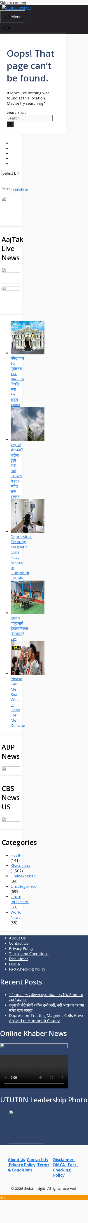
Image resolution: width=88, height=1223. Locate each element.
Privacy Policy (21, 948)
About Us (17, 938)
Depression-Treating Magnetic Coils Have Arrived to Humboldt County (46, 1018)
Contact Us (18, 943)
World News (16, 915)
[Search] (10, 124)
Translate (19, 189)
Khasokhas (20, 865)
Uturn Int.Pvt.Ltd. (20, 899)
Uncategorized (24, 886)
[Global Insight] (16, 7)
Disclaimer (18, 958)
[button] (7, 28)
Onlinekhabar (23, 875)
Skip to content (13, 2)
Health (17, 855)
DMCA (14, 963)
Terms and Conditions (29, 953)
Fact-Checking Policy (27, 969)
